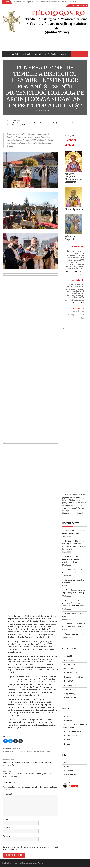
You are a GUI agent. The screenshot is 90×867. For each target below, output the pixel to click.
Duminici (67, 664)
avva (51, 111)
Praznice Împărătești (72, 677)
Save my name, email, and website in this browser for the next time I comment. (30, 848)
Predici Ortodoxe (70, 735)
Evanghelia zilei (77, 279)
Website (6, 836)
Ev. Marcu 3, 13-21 (77, 303)
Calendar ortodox (70, 142)
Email (6, 828)
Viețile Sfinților (50, 54)
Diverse (63, 54)
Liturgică (37, 54)
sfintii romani (15, 754)
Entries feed (69, 766)
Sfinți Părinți (69, 694)
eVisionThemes (38, 863)
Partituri (67, 740)
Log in (66, 762)
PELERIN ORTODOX (72, 731)
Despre (67, 744)
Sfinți (66, 689)
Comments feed (70, 771)
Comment (8, 794)
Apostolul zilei (78, 246)
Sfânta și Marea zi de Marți (75, 634)
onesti (8, 751)
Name (6, 819)
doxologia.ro (78, 307)
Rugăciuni (26, 54)
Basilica (67, 716)
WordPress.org (70, 775)
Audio (6, 54)
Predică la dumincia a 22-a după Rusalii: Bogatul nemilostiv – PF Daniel (74, 559)
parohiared (16, 751)
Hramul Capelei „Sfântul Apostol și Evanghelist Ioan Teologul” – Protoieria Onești (73, 603)
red (22, 751)
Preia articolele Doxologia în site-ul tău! (75, 314)
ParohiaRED (16, 749)
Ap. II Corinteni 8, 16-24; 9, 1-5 (75, 273)
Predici (15, 54)
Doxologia (68, 720)
